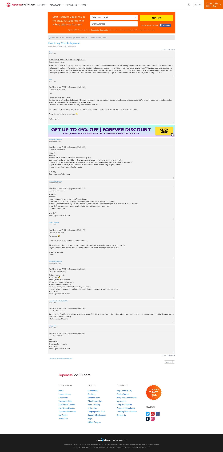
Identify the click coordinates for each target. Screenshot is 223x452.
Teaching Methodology (126, 408)
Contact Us (121, 415)
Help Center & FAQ (124, 391)
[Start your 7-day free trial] (154, 393)
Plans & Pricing (94, 405)
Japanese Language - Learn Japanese (74, 37)
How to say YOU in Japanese (64, 43)
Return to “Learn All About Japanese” (61, 358)
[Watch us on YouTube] (153, 414)
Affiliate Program (94, 422)
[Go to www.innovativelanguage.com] (111, 439)
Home (61, 391)
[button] (189, 4)
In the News (92, 408)
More (83, 5)
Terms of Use (95, 30)
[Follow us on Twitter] (148, 414)
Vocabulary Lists (65, 401)
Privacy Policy (104, 30)
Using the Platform (124, 405)
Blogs (90, 419)
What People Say (95, 401)
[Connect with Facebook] (165, 25)
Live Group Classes (67, 408)
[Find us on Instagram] (153, 419)
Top (173, 76)
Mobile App (63, 419)
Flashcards (63, 398)
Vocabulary (55, 5)
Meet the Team (94, 398)
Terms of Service (138, 447)
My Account (121, 401)
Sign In (198, 5)
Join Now (156, 18)
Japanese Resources (67, 412)
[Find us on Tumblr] (148, 419)
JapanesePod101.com (127, 445)
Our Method (92, 391)
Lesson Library (65, 394)
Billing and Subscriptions (127, 398)
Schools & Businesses (97, 415)
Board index (55, 37)
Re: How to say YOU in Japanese (63, 87)
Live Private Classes (67, 405)
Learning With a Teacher (127, 412)
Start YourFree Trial (212, 4)
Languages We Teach (96, 412)
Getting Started (123, 394)
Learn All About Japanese (97, 37)
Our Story (91, 394)
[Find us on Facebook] (158, 414)
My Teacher (71, 5)
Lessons (41, 5)
